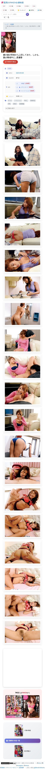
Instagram (20, 765)
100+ (19, 6)
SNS (40, 10)
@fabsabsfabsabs (39, 767)
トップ (6, 24)
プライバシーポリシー (12, 767)
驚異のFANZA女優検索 (13, 2)
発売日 (32, 10)
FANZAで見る (11, 62)
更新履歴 (21, 767)
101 (27, 6)
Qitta (39, 763)
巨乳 (13, 10)
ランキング (23, 10)
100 (6, 10)
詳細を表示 (11, 108)
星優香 (12, 24)
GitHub (27, 765)
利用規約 (2, 767)
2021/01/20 (20, 73)
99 (12, 6)
